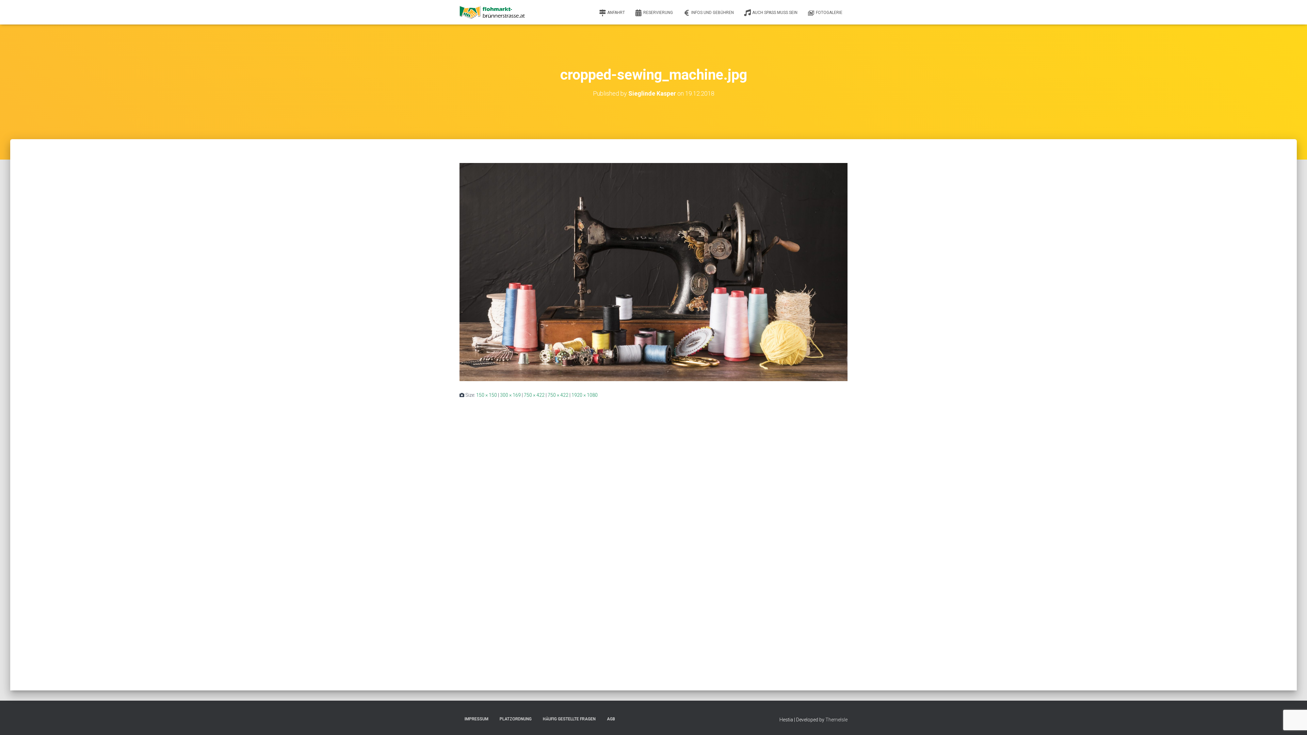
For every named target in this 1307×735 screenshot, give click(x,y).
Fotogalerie (829, 12)
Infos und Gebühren (712, 12)
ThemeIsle (836, 719)
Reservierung (658, 12)
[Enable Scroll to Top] (1293, 721)
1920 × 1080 (584, 395)
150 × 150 (486, 395)
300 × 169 (510, 395)
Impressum (476, 719)
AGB (611, 719)
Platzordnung (516, 719)
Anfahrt (616, 12)
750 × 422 (534, 395)
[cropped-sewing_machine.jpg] (653, 271)
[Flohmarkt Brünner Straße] (493, 12)
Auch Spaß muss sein (774, 12)
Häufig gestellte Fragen (569, 719)
